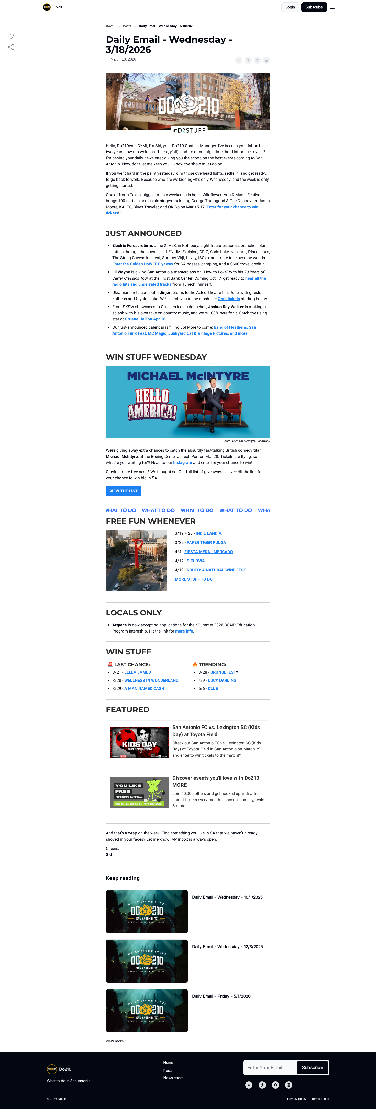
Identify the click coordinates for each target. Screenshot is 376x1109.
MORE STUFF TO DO (194, 579)
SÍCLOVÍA (196, 560)
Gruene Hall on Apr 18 (145, 319)
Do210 (110, 26)
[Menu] (332, 6)
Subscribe (314, 7)
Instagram (182, 462)
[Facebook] (275, 1085)
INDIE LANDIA (209, 533)
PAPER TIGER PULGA (206, 542)
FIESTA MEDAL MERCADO (208, 551)
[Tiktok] (262, 1085)
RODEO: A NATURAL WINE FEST (216, 570)
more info (184, 631)
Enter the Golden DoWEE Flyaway (142, 263)
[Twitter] (249, 1085)
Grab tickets (229, 298)
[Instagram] (288, 1085)
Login (290, 7)
